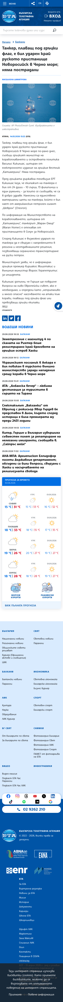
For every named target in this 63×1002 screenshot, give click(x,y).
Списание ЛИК (26, 942)
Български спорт (43, 710)
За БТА (22, 884)
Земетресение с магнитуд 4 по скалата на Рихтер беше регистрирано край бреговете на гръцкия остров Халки (28, 344)
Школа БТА (25, 915)
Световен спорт (43, 705)
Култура (6, 705)
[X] (45, 796)
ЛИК (4, 697)
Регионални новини (12, 643)
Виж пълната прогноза (20, 605)
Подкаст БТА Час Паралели (11, 779)
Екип (21, 947)
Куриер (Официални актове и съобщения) (14, 656)
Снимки (39, 728)
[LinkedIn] (54, 796)
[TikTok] (11, 802)
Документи (25, 906)
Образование (9, 714)
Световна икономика (45, 679)
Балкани (20, 42)
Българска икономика (45, 684)
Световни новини (43, 638)
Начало (6, 42)
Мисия (22, 897)
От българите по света (15, 736)
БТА (21, 879)
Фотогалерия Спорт (45, 749)
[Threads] (27, 796)
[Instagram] (18, 796)
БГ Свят (7, 728)
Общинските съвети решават (14, 649)
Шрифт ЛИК (26, 929)
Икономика (41, 671)
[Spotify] (25, 802)
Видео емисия (9, 773)
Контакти (25, 951)
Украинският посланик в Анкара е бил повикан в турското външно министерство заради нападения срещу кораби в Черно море (29, 368)
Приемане (15, 994)
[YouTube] (36, 796)
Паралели (39, 643)
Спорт (37, 697)
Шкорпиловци (26, 920)
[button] (33, 3)
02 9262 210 (34, 809)
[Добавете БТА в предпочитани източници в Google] (51, 802)
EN (40, 3)
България (8, 631)
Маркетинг (25, 933)
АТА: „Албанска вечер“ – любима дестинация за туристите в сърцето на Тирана (27, 389)
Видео (6, 766)
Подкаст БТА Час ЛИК (14, 785)
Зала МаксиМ (26, 938)
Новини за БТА (27, 893)
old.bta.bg (24, 960)
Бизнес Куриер (41, 688)
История (24, 902)
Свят (37, 631)
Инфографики (43, 766)
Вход (55, 16)
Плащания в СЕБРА (29, 956)
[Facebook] (9, 796)
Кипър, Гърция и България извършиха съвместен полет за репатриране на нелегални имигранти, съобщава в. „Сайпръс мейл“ (31, 438)
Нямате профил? (52, 20)
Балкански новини (12, 679)
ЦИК (4, 662)
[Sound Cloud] (38, 802)
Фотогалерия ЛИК (44, 745)
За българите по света (15, 740)
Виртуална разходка (30, 888)
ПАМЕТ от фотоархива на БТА (47, 755)
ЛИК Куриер (8, 719)
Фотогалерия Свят (44, 740)
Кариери (23, 911)
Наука (5, 710)
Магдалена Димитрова (14, 79)
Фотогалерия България (46, 736)
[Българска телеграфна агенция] (9, 836)
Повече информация (41, 994)
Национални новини (13, 638)
